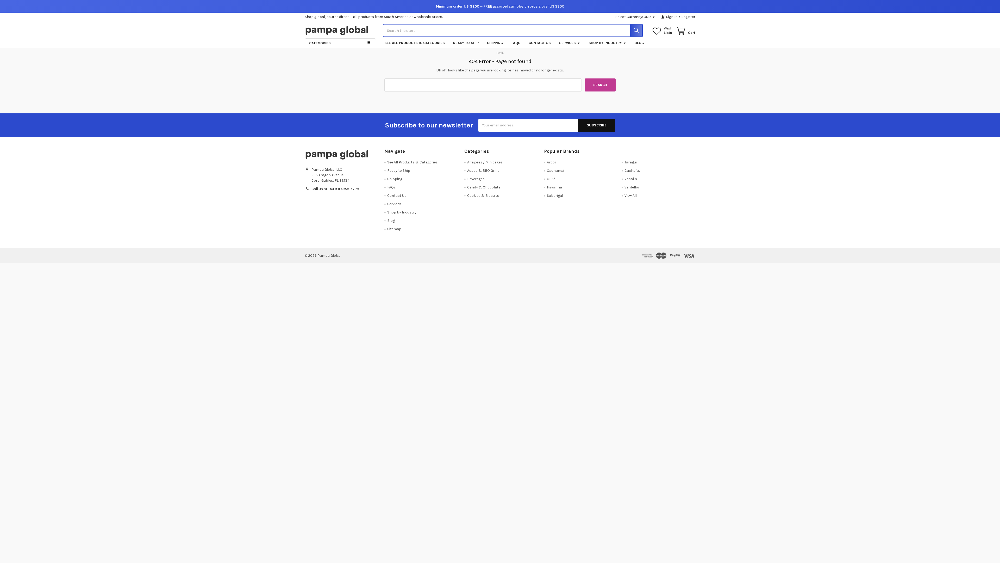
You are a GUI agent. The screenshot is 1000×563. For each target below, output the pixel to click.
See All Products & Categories (414, 43)
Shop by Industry (605, 43)
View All (630, 195)
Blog (639, 43)
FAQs (515, 43)
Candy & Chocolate (483, 187)
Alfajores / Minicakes (485, 162)
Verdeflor (632, 187)
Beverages (476, 179)
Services (567, 43)
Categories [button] (320, 43)
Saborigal (555, 195)
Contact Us (540, 43)
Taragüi (630, 162)
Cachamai (555, 170)
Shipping (495, 43)
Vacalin (630, 179)
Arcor (551, 162)
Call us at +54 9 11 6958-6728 (335, 189)
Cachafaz (632, 170)
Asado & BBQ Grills (483, 170)
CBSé (551, 179)
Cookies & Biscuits (483, 195)
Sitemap (394, 229)
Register (688, 17)
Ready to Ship (466, 43)
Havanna (554, 187)
